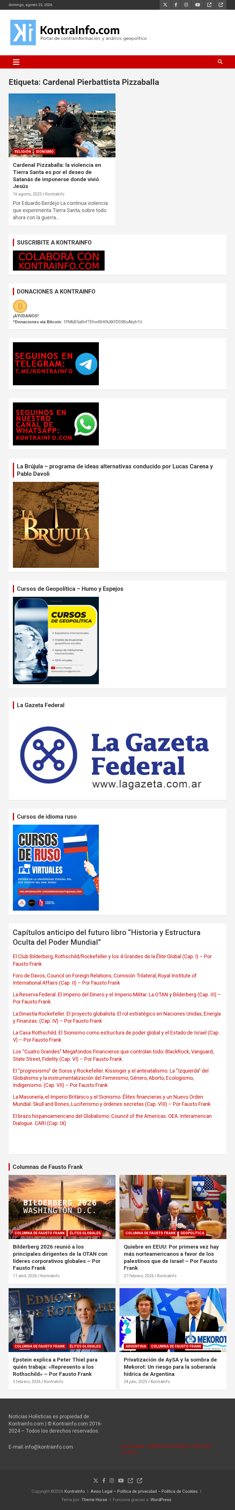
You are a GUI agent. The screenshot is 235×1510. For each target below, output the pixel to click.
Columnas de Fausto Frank (48, 1166)
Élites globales (85, 1233)
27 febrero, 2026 (139, 1276)
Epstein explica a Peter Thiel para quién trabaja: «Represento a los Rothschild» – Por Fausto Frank (55, 1366)
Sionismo (45, 152)
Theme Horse (94, 1499)
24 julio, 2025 (135, 1381)
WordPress (160, 1499)
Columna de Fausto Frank (40, 1233)
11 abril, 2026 (25, 1276)
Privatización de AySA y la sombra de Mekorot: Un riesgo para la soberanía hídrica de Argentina (170, 1366)
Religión (23, 152)
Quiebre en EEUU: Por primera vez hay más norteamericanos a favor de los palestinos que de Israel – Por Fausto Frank (171, 1257)
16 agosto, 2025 (27, 194)
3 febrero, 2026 (27, 1381)
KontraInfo (54, 194)
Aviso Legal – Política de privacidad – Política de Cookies (144, 1491)
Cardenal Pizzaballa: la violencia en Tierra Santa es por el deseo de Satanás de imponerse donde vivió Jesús (57, 175)
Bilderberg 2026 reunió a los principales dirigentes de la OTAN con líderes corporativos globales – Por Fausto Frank (60, 1257)
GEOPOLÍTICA (192, 1233)
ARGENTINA (136, 1346)
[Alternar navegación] (16, 62)
